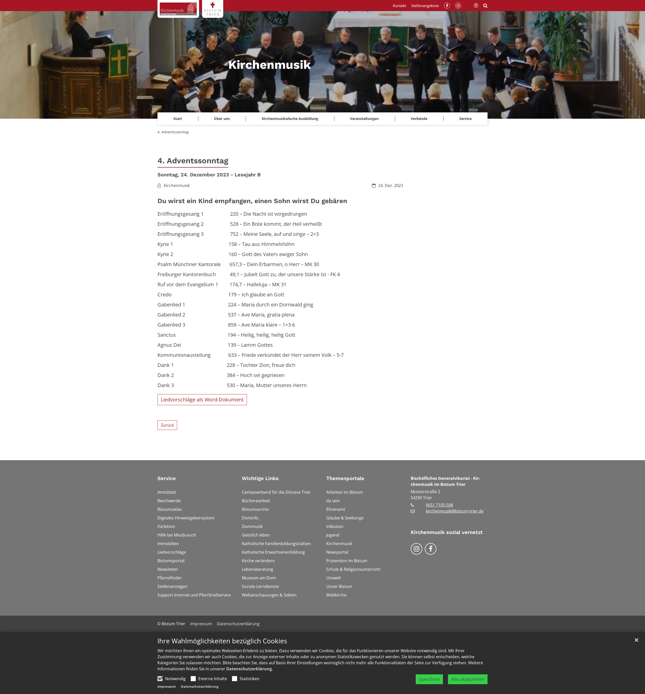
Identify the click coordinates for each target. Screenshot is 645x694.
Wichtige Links (260, 478)
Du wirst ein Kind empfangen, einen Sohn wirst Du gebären (252, 201)
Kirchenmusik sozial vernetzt (447, 532)
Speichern (429, 679)
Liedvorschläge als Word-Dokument (202, 399)
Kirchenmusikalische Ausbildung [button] (290, 118)
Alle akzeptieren (468, 679)
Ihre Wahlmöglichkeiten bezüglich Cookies (222, 641)
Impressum (166, 686)
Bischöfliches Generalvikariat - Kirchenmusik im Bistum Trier (445, 481)
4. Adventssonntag (173, 132)
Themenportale (345, 478)
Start (177, 118)
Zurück (167, 425)
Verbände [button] (419, 118)
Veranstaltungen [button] (364, 118)
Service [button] (465, 118)
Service (166, 478)
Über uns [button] (222, 118)
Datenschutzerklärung (249, 669)
